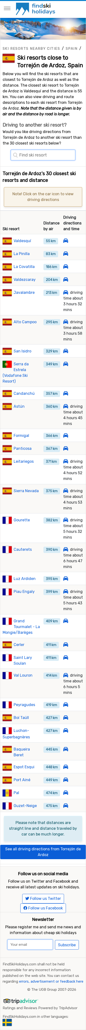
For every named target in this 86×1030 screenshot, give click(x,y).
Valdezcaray (25, 279)
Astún (19, 406)
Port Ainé (22, 780)
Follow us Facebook (45, 908)
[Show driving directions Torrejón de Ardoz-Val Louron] (65, 675)
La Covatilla (24, 266)
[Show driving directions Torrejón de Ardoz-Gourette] (65, 520)
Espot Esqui (24, 767)
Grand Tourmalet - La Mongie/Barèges (21, 627)
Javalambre (24, 292)
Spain (71, 48)
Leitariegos (24, 461)
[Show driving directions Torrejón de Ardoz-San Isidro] (65, 351)
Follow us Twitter (45, 898)
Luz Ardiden (25, 578)
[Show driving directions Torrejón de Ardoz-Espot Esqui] (65, 767)
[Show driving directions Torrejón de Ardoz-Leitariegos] (65, 461)
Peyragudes (24, 704)
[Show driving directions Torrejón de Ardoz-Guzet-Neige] (65, 805)
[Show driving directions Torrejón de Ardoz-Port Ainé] (65, 780)
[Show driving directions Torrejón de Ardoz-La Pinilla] (65, 253)
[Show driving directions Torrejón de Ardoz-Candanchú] (65, 393)
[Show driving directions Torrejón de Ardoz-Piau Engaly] (65, 591)
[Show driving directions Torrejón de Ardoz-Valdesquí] (65, 241)
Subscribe (67, 945)
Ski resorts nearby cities (31, 48)
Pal (16, 793)
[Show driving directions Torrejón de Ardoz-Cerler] (65, 644)
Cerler (19, 644)
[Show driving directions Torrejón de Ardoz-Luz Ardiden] (65, 578)
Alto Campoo (25, 322)
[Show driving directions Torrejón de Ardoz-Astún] (65, 406)
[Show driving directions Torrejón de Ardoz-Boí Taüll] (65, 717)
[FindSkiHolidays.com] (36, 8)
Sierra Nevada (26, 491)
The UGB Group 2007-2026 (53, 989)
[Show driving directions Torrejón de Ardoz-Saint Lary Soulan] (65, 657)
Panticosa (23, 448)
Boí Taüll (21, 717)
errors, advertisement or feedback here (51, 981)
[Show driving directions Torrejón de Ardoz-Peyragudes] (65, 704)
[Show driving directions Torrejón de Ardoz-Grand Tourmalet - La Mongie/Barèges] (65, 621)
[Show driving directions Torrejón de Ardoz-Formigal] (65, 435)
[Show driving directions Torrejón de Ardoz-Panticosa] (65, 448)
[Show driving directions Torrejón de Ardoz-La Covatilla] (65, 266)
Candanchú (24, 393)
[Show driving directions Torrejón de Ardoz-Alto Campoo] (65, 322)
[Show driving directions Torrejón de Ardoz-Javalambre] (65, 292)
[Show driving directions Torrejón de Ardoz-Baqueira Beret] (65, 749)
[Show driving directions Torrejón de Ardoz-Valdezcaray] (65, 279)
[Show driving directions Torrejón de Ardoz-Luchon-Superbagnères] (65, 730)
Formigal (21, 435)
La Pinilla (22, 253)
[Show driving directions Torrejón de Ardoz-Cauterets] (65, 549)
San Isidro (22, 351)
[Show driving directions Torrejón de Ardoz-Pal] (65, 793)
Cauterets (23, 549)
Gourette (22, 520)
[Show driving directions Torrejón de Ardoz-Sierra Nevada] (65, 491)
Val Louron (23, 675)
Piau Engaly (24, 591)
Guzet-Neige (25, 805)
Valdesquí (22, 241)
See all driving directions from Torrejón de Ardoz (43, 852)
